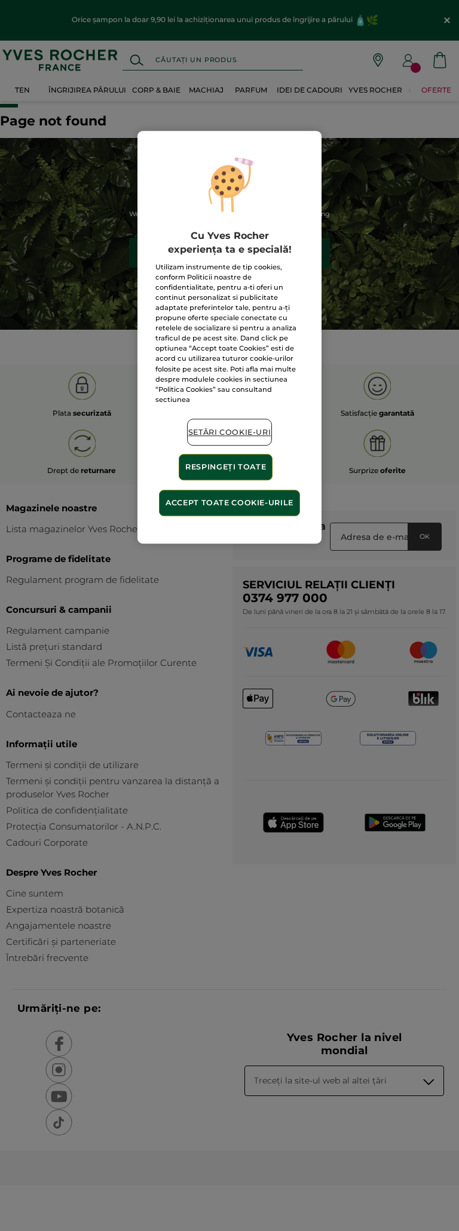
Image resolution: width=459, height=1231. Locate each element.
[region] (229, 337)
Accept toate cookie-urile (229, 502)
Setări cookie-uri (229, 432)
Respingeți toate (225, 467)
